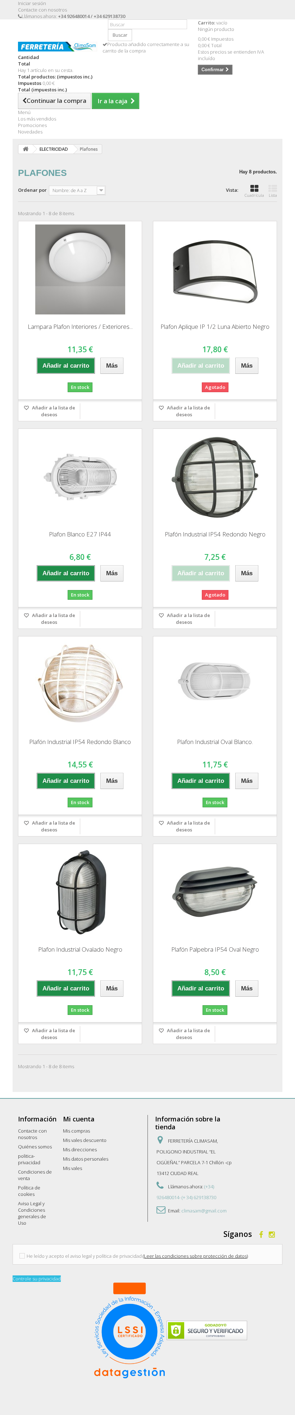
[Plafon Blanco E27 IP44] (80, 477)
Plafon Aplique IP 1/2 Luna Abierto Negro (214, 326)
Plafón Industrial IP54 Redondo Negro (215, 534)
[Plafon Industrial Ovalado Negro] (80, 892)
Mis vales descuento (84, 1140)
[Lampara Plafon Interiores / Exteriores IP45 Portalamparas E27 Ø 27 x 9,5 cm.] (80, 269)
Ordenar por (32, 190)
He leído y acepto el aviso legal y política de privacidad (84, 1256)
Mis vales (72, 1168)
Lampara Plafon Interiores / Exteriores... (80, 326)
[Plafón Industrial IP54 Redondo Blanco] (80, 685)
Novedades (30, 131)
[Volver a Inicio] (25, 149)
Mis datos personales (85, 1159)
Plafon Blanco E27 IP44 (80, 534)
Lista (273, 195)
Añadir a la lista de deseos (53, 411)
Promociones (32, 125)
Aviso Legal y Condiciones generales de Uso (32, 1213)
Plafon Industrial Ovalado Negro (80, 949)
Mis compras (76, 1131)
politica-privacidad (29, 1159)
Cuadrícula (254, 195)
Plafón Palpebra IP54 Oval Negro (215, 949)
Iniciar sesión (32, 3)
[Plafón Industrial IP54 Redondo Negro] (214, 477)
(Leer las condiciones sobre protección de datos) (195, 1256)
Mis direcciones (80, 1149)
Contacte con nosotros (42, 9)
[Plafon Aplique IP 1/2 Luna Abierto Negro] (214, 269)
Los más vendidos (37, 118)
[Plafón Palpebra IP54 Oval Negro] (214, 892)
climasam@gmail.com (204, 1210)
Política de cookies (29, 1190)
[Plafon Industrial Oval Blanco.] (214, 685)
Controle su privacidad (37, 1278)
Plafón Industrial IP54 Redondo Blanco (80, 742)
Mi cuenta (79, 1119)
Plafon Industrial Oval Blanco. (215, 742)
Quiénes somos (35, 1146)
